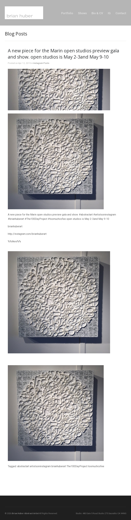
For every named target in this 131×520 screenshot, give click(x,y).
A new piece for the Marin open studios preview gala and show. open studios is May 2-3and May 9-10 (63, 53)
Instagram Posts (41, 63)
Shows (82, 13)
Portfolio (67, 13)
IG (109, 13)
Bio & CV (97, 13)
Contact (121, 13)
